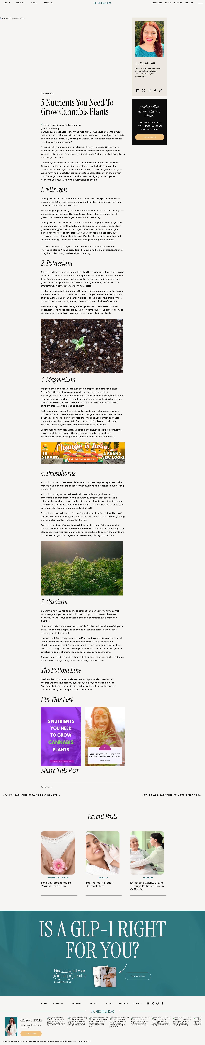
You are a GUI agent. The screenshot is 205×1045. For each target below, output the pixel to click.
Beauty (104, 878)
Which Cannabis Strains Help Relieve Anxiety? (38, 795)
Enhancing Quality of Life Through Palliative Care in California (147, 886)
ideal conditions (79, 166)
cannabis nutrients (63, 205)
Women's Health (59, 878)
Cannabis (47, 94)
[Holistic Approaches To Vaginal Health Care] (58, 853)
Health (148, 878)
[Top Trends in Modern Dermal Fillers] (102, 853)
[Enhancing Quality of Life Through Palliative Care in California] (147, 853)
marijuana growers (60, 142)
